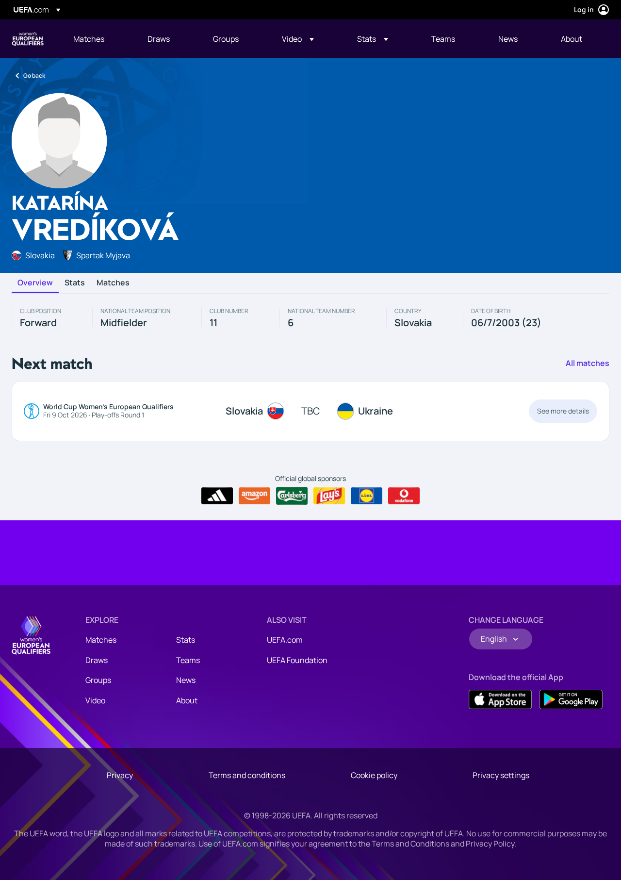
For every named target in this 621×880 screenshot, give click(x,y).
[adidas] (217, 496)
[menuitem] (98, 39)
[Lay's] (329, 496)
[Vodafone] (404, 496)
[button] (298, 39)
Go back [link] (34, 75)
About (186, 700)
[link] (89, 39)
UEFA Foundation (297, 660)
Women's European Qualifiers (28, 39)
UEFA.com (285, 639)
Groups (98, 680)
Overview (35, 283)
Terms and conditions (247, 775)
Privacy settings (501, 775)
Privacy (120, 775)
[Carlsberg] (292, 495)
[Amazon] (254, 496)
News (186, 680)
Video (95, 700)
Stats (75, 283)
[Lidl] (366, 496)
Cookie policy (374, 775)
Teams (188, 660)
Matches (113, 283)
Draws (96, 660)
